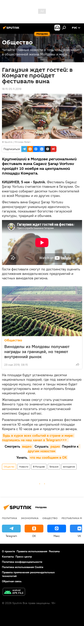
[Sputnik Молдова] (11, 29)
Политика (9, 518)
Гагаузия (53, 466)
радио (54, 446)
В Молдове (39, 466)
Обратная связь (11, 581)
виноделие (69, 466)
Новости (23, 466)
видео (27, 446)
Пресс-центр (23, 556)
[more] (77, 364)
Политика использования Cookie (22, 567)
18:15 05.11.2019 (11, 89)
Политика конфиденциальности (22, 562)
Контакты (8, 556)
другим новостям (54, 448)
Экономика (29, 518)
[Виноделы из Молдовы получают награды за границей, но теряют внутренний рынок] (42, 311)
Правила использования (32, 551)
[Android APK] (14, 592)
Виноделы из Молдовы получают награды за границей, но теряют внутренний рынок (37, 351)
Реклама (54, 551)
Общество (13, 340)
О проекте (8, 551)
